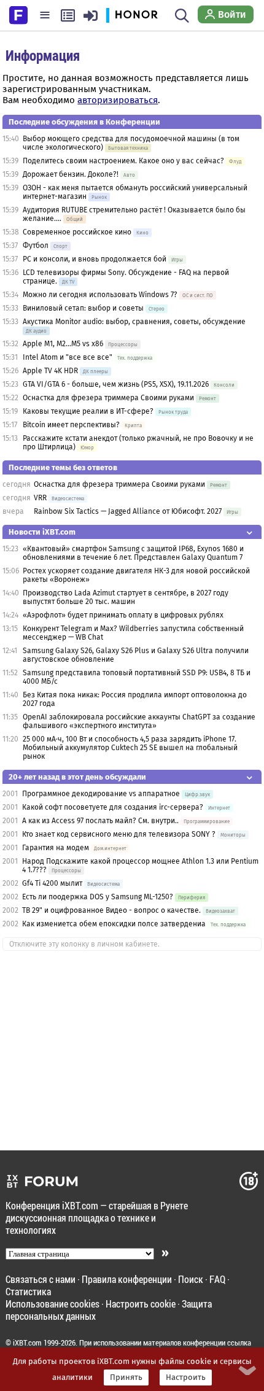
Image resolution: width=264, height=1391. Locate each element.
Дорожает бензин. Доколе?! (70, 174)
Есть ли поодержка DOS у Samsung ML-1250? (97, 897)
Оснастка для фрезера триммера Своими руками (108, 397)
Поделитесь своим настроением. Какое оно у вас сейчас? (123, 161)
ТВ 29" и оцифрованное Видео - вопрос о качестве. (111, 910)
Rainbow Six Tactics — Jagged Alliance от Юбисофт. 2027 (128, 511)
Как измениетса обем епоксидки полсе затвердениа (114, 924)
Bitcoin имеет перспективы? (71, 424)
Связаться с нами (41, 1279)
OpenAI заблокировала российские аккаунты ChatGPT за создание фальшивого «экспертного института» (139, 721)
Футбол (36, 245)
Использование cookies (52, 1303)
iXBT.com (27, 1342)
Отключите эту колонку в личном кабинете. (84, 944)
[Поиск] (182, 15)
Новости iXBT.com (42, 532)
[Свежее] (68, 15)
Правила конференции (127, 1279)
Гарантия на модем (56, 847)
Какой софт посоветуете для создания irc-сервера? (112, 807)
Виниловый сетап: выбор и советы (83, 308)
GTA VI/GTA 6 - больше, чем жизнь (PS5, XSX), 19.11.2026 (116, 384)
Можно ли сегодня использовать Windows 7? (100, 294)
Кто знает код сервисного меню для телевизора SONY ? (118, 834)
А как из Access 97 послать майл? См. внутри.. (100, 820)
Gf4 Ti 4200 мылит (52, 883)
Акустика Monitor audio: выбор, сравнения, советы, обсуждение (134, 321)
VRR (40, 498)
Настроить (186, 1377)
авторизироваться (117, 100)
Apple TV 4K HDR (50, 370)
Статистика (28, 1291)
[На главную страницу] (18, 14)
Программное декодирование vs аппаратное (101, 793)
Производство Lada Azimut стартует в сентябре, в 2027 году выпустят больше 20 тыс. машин (125, 597)
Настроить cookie (141, 1303)
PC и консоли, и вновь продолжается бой (94, 259)
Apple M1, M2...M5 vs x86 (63, 343)
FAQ (217, 1279)
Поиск (190, 1279)
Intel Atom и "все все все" (67, 357)
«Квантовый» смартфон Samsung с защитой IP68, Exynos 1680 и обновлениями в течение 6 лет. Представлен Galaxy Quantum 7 (133, 553)
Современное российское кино (77, 232)
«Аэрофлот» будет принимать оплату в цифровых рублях (123, 615)
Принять (126, 1377)
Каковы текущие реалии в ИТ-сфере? (88, 411)
